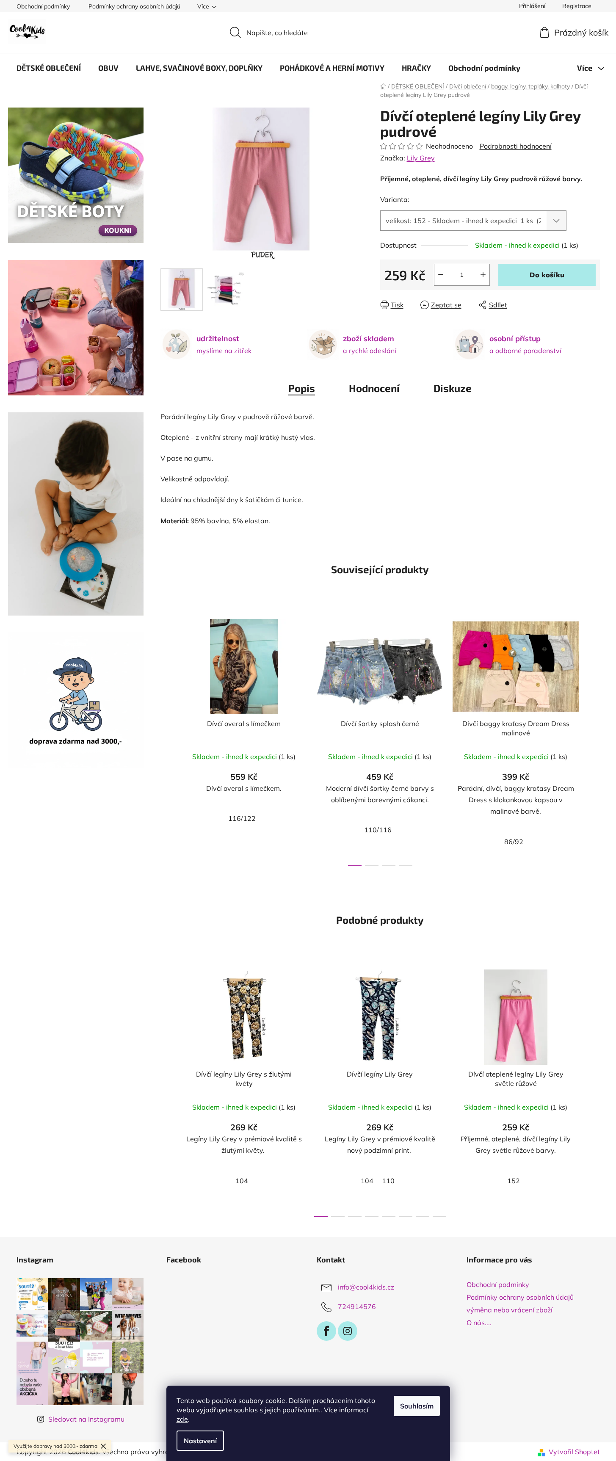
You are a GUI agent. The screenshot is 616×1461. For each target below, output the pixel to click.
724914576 (357, 1306)
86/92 (513, 841)
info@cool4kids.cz (366, 1287)
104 (241, 1181)
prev (167, 740)
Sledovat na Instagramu (86, 1419)
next (593, 740)
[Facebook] (326, 1331)
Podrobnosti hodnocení (516, 146)
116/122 (242, 818)
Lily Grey (421, 158)
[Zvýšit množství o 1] (483, 274)
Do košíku (547, 275)
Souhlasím (417, 1406)
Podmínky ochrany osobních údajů (134, 6)
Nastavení (200, 1440)
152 (513, 1181)
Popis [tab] (301, 388)
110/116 (378, 830)
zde (182, 1419)
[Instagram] (347, 1331)
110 (388, 1181)
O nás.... (479, 1322)
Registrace (576, 6)
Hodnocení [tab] (374, 388)
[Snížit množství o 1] (440, 274)
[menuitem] (48, 67)
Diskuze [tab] (453, 388)
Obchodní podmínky (43, 6)
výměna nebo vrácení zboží (509, 1310)
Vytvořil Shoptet (574, 1451)
